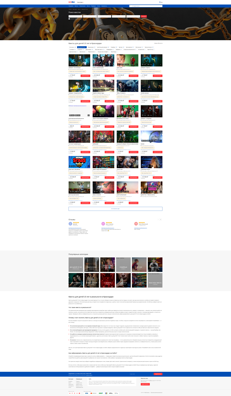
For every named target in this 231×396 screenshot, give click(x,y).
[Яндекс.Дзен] (79, 393)
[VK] (70, 393)
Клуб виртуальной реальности (75, 228)
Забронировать (85, 75)
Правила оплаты (79, 384)
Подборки (93, 6)
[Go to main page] (72, 2)
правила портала (89, 375)
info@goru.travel (152, 380)
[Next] (160, 219)
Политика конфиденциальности (156, 392)
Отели (98, 6)
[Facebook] (72, 393)
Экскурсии (71, 6)
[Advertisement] (115, 28)
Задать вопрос (145, 384)
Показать (144, 16)
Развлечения (82, 6)
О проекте (78, 381)
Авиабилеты (104, 6)
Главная (70, 9)
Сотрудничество (79, 382)
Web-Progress (147, 392)
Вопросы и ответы (79, 385)
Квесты (76, 6)
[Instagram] (77, 393)
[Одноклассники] (74, 393)
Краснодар (75, 9)
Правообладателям (79, 387)
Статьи (70, 387)
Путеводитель (71, 385)
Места (88, 6)
